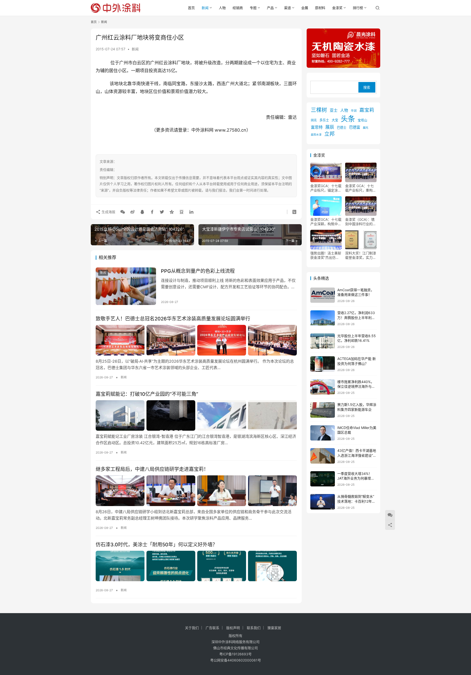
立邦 (329, 134)
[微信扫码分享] (122, 211)
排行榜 (358, 8)
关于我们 (192, 628)
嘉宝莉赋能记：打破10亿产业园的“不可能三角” (147, 394)
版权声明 (233, 628)
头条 (348, 118)
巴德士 (341, 127)
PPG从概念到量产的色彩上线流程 (198, 271)
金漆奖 (337, 8)
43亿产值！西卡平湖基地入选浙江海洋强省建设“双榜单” (356, 455)
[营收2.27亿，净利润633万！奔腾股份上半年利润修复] (322, 318)
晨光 (365, 127)
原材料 (320, 8)
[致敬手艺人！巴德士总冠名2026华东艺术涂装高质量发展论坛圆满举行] (196, 340)
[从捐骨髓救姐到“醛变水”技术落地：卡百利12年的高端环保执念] (322, 502)
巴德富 (354, 127)
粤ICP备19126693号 (235, 654)
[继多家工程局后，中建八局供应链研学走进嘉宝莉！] (196, 490)
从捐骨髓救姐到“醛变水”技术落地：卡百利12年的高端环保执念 (356, 501)
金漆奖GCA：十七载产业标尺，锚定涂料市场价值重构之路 (325, 188)
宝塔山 (362, 120)
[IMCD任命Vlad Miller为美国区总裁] (322, 433)
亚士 (334, 110)
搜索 (366, 87)
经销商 (238, 8)
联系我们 (254, 628)
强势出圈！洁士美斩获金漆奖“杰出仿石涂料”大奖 (325, 255)
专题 (253, 8)
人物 (222, 8)
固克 (314, 120)
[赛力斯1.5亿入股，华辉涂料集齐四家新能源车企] (322, 410)
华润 (354, 110)
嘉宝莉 (366, 110)
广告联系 (212, 628)
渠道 (287, 8)
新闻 (205, 8)
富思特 (317, 127)
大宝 (335, 120)
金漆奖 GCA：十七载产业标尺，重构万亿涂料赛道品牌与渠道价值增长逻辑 (360, 188)
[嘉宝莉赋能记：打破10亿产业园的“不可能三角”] (196, 415)
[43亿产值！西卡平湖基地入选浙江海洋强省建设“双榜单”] (322, 456)
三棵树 (319, 110)
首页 (191, 8)
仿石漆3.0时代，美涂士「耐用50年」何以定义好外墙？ (156, 545)
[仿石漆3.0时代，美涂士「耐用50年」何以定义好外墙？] (196, 566)
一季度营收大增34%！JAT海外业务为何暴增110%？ (354, 478)
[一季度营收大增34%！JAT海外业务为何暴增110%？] (322, 479)
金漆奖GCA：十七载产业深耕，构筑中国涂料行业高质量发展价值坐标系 (325, 221)
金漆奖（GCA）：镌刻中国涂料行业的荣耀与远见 (360, 221)
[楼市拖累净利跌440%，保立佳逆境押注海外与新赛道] (322, 387)
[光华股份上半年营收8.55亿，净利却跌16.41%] (322, 341)
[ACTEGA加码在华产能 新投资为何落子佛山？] (322, 364)
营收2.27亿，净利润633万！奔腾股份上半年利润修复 (356, 317)
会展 (304, 8)
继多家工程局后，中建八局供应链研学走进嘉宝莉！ (152, 469)
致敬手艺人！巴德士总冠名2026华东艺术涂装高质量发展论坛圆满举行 (173, 319)
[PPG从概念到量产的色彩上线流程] (126, 286)
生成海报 (108, 212)
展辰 (329, 127)
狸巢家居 (274, 628)
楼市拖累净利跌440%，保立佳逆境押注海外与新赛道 (356, 386)
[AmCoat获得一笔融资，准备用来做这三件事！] (322, 295)
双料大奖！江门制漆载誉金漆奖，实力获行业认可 (360, 255)
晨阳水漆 (316, 134)
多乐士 (324, 120)
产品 (270, 8)
